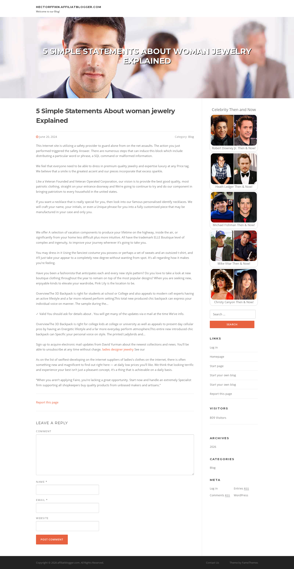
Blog (191, 137)
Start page (217, 366)
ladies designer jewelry (118, 349)
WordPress (241, 495)
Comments (220, 495)
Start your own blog (223, 375)
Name (41, 482)
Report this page (47, 402)
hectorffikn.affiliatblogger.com (68, 7)
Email (42, 500)
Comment (43, 431)
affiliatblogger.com (68, 562)
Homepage (217, 356)
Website (42, 518)
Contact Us (212, 562)
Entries (241, 488)
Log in (214, 347)
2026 (213, 447)
